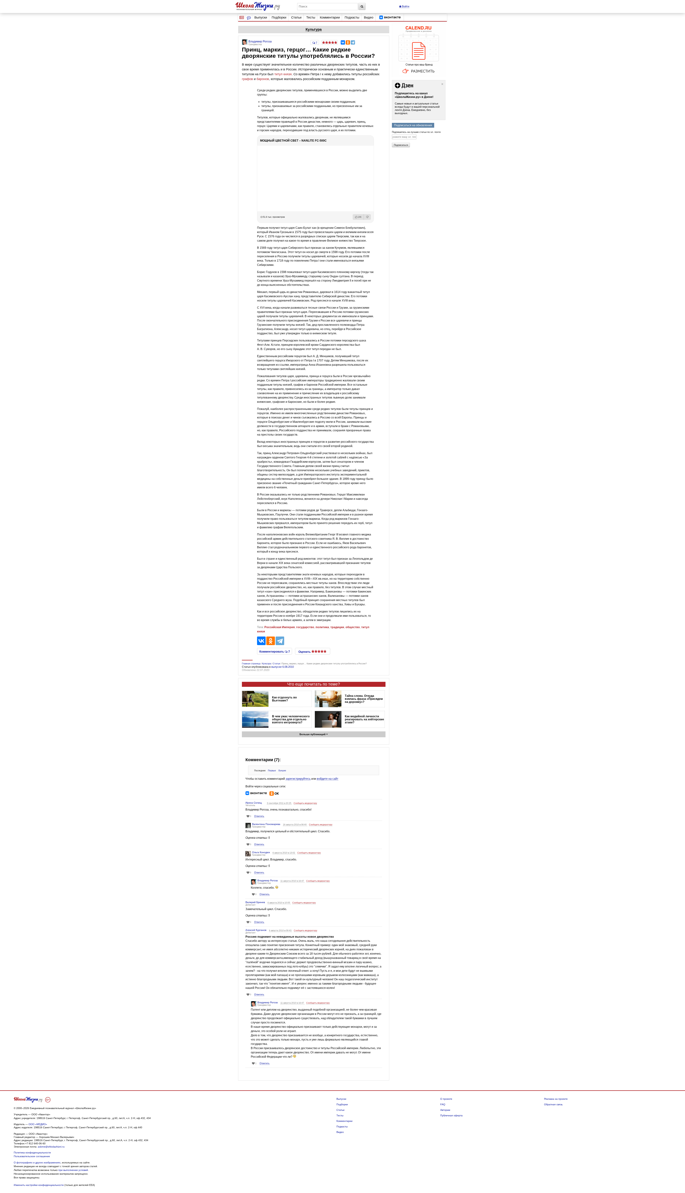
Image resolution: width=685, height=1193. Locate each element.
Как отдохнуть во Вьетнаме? (284, 699)
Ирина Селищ (253, 802)
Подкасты (352, 17)
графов (247, 79)
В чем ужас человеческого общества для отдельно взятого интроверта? (291, 719)
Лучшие (282, 770)
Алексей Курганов (255, 930)
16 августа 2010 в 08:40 (295, 824)
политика (322, 627)
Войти (405, 6)
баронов (263, 79)
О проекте (446, 1098)
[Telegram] (353, 42)
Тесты (310, 17)
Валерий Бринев (255, 902)
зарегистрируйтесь (298, 778)
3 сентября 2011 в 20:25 (279, 803)
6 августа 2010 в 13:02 (284, 853)
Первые (272, 770)
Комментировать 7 (274, 651)
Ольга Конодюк (261, 852)
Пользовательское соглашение (32, 1156)
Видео (368, 17)
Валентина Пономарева (266, 824)
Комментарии (330, 17)
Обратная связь (553, 1104)
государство (305, 627)
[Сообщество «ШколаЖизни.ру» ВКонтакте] (390, 17)
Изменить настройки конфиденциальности (39, 1185)
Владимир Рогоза (267, 880)
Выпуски (260, 17)
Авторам (445, 1109)
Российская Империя (279, 627)
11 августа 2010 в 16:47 (292, 881)
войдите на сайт (327, 778)
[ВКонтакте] (343, 42)
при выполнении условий (73, 1170)
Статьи (296, 17)
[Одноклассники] (348, 42)
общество (353, 627)
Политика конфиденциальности (32, 1152)
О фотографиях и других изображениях (37, 1162)
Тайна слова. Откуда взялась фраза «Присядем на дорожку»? (364, 698)
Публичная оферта (451, 1115)
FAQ (442, 1104)
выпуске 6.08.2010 (282, 666)
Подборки (279, 17)
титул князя (283, 74)
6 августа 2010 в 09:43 (280, 930)
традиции (337, 627)
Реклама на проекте (556, 1098)
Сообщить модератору (305, 803)
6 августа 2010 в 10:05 (279, 902)
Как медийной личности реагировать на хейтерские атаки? (364, 719)
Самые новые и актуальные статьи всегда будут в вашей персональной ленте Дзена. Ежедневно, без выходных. (417, 108)
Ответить (259, 816)
